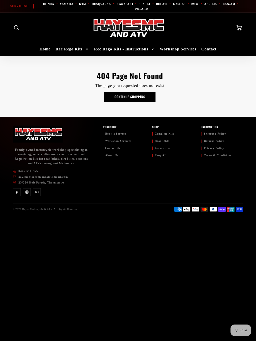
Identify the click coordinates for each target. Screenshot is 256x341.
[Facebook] (17, 192)
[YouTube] (37, 192)
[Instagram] (27, 192)
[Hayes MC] (38, 134)
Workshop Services (178, 49)
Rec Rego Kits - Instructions (121, 49)
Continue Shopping (129, 96)
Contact (208, 49)
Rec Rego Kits (69, 49)
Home (45, 49)
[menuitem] (45, 49)
